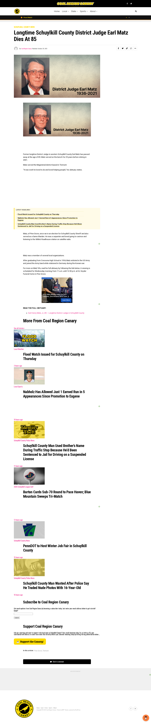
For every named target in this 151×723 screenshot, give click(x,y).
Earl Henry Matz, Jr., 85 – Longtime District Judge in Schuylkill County (56, 313)
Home (57, 11)
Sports (83, 11)
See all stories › (19, 328)
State (73, 11)
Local (64, 11)
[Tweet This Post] (122, 48)
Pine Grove (38, 651)
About (93, 11)
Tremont (46, 651)
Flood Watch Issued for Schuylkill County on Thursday (38, 214)
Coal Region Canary (26, 48)
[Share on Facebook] (118, 48)
